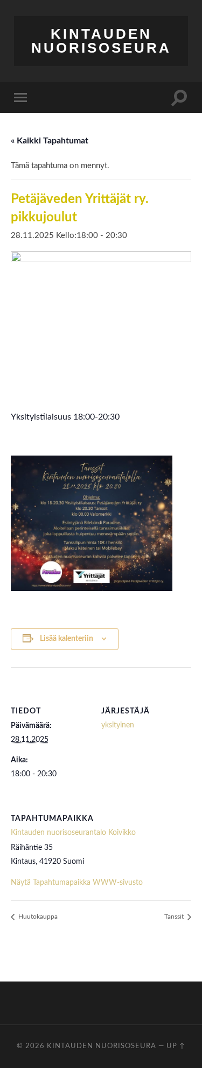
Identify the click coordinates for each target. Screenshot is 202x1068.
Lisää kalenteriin (66, 639)
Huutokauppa (37, 916)
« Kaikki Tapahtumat (49, 140)
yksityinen (117, 725)
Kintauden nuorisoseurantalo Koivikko (73, 832)
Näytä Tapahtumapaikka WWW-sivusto (77, 882)
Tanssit (174, 916)
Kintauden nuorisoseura (101, 41)
